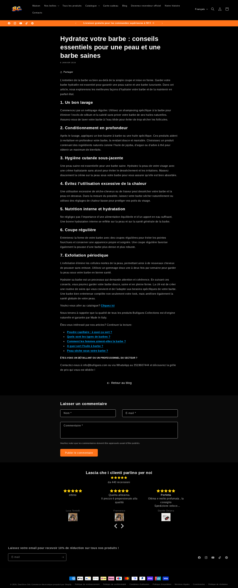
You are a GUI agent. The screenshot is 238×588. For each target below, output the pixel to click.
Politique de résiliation (218, 584)
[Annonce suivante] (162, 23)
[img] (119, 477)
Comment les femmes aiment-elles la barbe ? (96, 341)
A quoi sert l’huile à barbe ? (85, 346)
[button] (51, 5)
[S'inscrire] (62, 557)
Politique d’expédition (162, 584)
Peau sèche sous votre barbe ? (87, 350)
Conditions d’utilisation (139, 584)
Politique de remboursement (87, 584)
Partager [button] (68, 72)
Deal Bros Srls (24, 584)
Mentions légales (182, 584)
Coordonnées (199, 584)
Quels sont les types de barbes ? (88, 336)
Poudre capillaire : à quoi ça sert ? (89, 332)
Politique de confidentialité (114, 584)
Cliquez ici (108, 305)
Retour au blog (121, 382)
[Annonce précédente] (75, 23)
